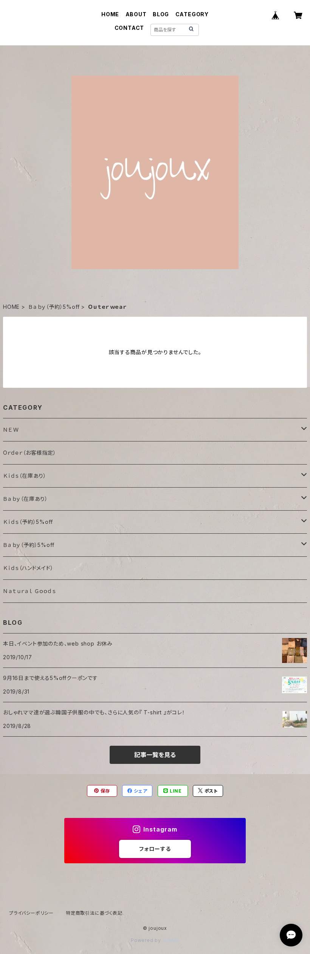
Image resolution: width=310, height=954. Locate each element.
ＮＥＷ (11, 429)
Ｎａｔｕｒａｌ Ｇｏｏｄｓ (29, 591)
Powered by (147, 940)
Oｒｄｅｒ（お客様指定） (29, 452)
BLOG (161, 14)
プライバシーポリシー (31, 913)
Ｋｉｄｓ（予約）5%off (28, 522)
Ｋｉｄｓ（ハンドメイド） (28, 568)
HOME (110, 14)
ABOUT (136, 14)
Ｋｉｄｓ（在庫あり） (24, 475)
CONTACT (129, 28)
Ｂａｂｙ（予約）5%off (53, 307)
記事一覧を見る (155, 755)
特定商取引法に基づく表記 (94, 913)
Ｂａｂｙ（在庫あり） (25, 499)
